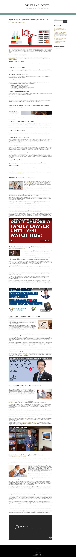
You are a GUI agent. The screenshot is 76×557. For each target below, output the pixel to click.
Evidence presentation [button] (14, 87)
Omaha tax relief (45, 93)
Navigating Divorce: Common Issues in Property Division (24, 316)
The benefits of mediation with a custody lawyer (22, 177)
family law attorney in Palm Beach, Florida (17, 261)
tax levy (10, 111)
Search (55, 19)
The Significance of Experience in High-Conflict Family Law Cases (27, 247)
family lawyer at (30, 422)
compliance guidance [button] (36, 82)
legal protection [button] (41, 76)
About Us (37, 14)
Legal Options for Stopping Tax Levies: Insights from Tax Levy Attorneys (29, 105)
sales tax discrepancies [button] (44, 63)
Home (32, 14)
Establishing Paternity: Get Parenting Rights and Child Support (26, 455)
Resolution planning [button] (14, 88)
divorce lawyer (34, 257)
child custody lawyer (28, 182)
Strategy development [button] (14, 86)
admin (18, 22)
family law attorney (25, 354)
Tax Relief (23, 22)
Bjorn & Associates (38, 5)
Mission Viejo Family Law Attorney (17, 211)
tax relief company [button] (17, 83)
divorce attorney (38, 339)
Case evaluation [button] (13, 85)
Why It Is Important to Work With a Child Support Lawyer (25, 385)
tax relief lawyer (20, 172)
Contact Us (42, 14)
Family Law (23, 248)
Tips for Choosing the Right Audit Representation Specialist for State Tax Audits (28, 20)
